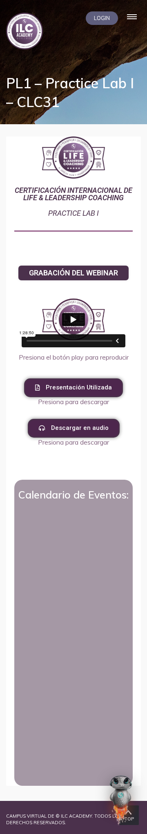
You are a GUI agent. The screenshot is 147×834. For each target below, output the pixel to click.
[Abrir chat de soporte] (120, 800)
